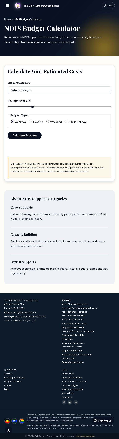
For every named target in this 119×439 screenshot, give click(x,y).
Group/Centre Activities (73, 362)
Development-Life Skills (73, 335)
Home (7, 19)
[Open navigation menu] (7, 5)
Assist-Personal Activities (74, 316)
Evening (38, 121)
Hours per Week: (19, 100)
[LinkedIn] (75, 402)
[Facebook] (64, 402)
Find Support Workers (14, 377)
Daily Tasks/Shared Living (73, 327)
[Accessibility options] (8, 430)
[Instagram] (70, 402)
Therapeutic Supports (72, 347)
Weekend (56, 121)
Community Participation (73, 343)
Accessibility (68, 393)
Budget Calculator (13, 381)
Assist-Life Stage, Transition (74, 312)
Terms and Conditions (72, 377)
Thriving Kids (67, 339)
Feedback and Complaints (74, 381)
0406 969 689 (17, 308)
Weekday (20, 121)
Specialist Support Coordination (77, 354)
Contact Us (67, 397)
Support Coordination (72, 350)
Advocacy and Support (72, 389)
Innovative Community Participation (78, 331)
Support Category (19, 82)
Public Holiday (77, 121)
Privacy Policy (68, 374)
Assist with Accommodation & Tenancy (80, 308)
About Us (8, 374)
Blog (6, 389)
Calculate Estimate (25, 135)
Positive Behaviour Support (74, 323)
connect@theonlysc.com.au (23, 312)
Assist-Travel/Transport (72, 319)
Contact (8, 385)
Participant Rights (70, 385)
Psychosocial (68, 358)
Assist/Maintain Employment (75, 304)
